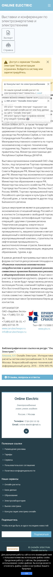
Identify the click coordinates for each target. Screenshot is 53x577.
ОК (26, 573)
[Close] (47, 62)
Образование (11, 495)
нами (39, 93)
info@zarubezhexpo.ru (14, 331)
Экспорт (8, 37)
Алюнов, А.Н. (9, 355)
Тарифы (8, 454)
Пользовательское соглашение (20, 465)
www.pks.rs (44, 328)
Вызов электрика (13, 506)
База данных (11, 490)
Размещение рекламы (15, 449)
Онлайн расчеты (12, 485)
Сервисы (9, 460)
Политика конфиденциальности (20, 471)
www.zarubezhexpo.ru (14, 328)
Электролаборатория (15, 501)
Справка (8, 50)
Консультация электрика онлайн (20, 512)
